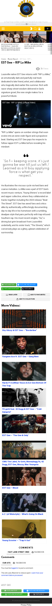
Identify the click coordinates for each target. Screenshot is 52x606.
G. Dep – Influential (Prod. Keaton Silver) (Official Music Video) (34, 46)
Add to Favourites (37, 295)
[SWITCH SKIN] (31, 28)
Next (51, 42)
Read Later (13, 295)
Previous (1, 42)
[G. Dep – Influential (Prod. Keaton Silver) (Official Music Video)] (34, 37)
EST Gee (7, 585)
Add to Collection (27, 299)
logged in (14, 568)
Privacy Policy (26, 605)
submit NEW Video (48, 29)
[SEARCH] (35, 28)
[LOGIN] (39, 28)
